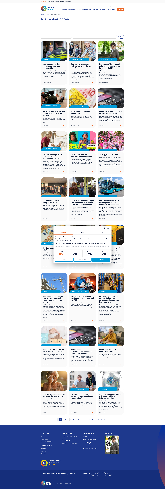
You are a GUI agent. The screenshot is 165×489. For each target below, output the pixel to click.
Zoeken (42, 33)
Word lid (120, 9)
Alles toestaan (101, 259)
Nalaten (101, 6)
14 (95, 419)
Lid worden (43, 448)
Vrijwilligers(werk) (45, 439)
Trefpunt (57, 1)
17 (104, 419)
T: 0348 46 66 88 (87, 446)
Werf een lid (43, 451)
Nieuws (48, 14)
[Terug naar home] (47, 8)
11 (86, 419)
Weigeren (64, 259)
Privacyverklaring (59, 483)
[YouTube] (110, 474)
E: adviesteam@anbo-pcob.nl (90, 448)
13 (92, 419)
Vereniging (43, 1)
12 (89, 419)
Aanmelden (72, 473)
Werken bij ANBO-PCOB (46, 441)
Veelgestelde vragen (45, 436)
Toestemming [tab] (63, 232)
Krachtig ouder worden (65, 1)
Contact (114, 6)
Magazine (88, 6)
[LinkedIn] (101, 474)
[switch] (75, 254)
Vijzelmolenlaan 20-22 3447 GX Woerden (72, 436)
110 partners (77, 241)
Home (42, 14)
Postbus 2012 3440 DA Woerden (69, 443)
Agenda (83, 6)
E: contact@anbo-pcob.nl (89, 439)
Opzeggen (43, 453)
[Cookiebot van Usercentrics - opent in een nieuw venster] (104, 228)
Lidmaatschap (107, 6)
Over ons (78, 6)
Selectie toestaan (82, 259)
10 (83, 419)
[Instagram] (97, 474)
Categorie (75, 33)
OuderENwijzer (50, 1)
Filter (121, 37)
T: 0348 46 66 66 (87, 436)
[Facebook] (93, 474)
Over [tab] (102, 232)
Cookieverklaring (68, 483)
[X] (106, 474)
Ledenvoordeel (95, 6)
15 (98, 419)
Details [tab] (82, 232)
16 (101, 419)
